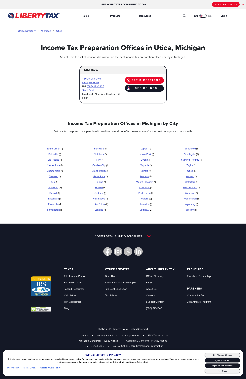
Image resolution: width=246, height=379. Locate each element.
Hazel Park (100, 176)
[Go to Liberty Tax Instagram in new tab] (118, 251)
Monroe (145, 176)
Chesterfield (55, 171)
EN (196, 15)
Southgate (191, 154)
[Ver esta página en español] (203, 16)
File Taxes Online (73, 282)
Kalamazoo (100, 198)
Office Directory (27, 31)
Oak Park (145, 187)
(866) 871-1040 (154, 308)
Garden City (100, 165)
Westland (191, 193)
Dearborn (55, 187)
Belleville (54, 154)
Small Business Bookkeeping (121, 282)
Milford (146, 171)
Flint (100, 159)
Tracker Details (29, 367)
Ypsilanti (191, 209)
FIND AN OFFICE (226, 4)
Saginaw (146, 209)
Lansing (100, 209)
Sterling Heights (191, 159)
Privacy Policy (12, 367)
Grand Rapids (100, 171)
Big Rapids (55, 159)
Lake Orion (100, 204)
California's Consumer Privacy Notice (146, 340)
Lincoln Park (146, 154)
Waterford (191, 182)
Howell (100, 187)
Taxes (85, 16)
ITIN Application (73, 301)
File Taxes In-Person (75, 276)
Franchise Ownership (199, 276)
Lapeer (146, 148)
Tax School (111, 295)
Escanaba (54, 198)
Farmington (54, 209)
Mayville (146, 165)
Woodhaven (191, 198)
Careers (150, 295)
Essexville (54, 204)
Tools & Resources (74, 289)
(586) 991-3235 (95, 86)
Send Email (88, 90)
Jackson (100, 193)
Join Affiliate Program (199, 301)
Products (115, 16)
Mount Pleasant (146, 182)
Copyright (83, 335)
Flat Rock (100, 154)
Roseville (146, 204)
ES (210, 15)
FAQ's (149, 282)
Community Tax (195, 295)
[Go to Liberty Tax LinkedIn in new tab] (138, 251)
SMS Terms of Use (157, 335)
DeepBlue (110, 276)
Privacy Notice (105, 335)
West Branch (191, 187)
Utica (59, 31)
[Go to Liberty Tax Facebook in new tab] (107, 251)
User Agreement (130, 335)
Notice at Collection (96, 346)
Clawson (55, 176)
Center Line (54, 165)
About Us (151, 289)
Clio (54, 182)
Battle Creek (55, 148)
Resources (145, 16)
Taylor (191, 165)
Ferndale (100, 148)
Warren (191, 176)
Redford (146, 198)
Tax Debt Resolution (116, 289)
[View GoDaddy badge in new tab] (41, 308)
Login (224, 16)
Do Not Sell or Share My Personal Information (137, 346)
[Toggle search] (184, 15)
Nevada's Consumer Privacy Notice (101, 341)
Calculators (70, 295)
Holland (100, 182)
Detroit (54, 193)
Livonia (146, 159)
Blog (66, 308)
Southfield (191, 148)
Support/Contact (155, 301)
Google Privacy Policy (50, 367)
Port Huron (145, 193)
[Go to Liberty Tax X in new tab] (128, 251)
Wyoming (191, 204)
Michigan (46, 31)
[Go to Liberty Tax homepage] (33, 15)
